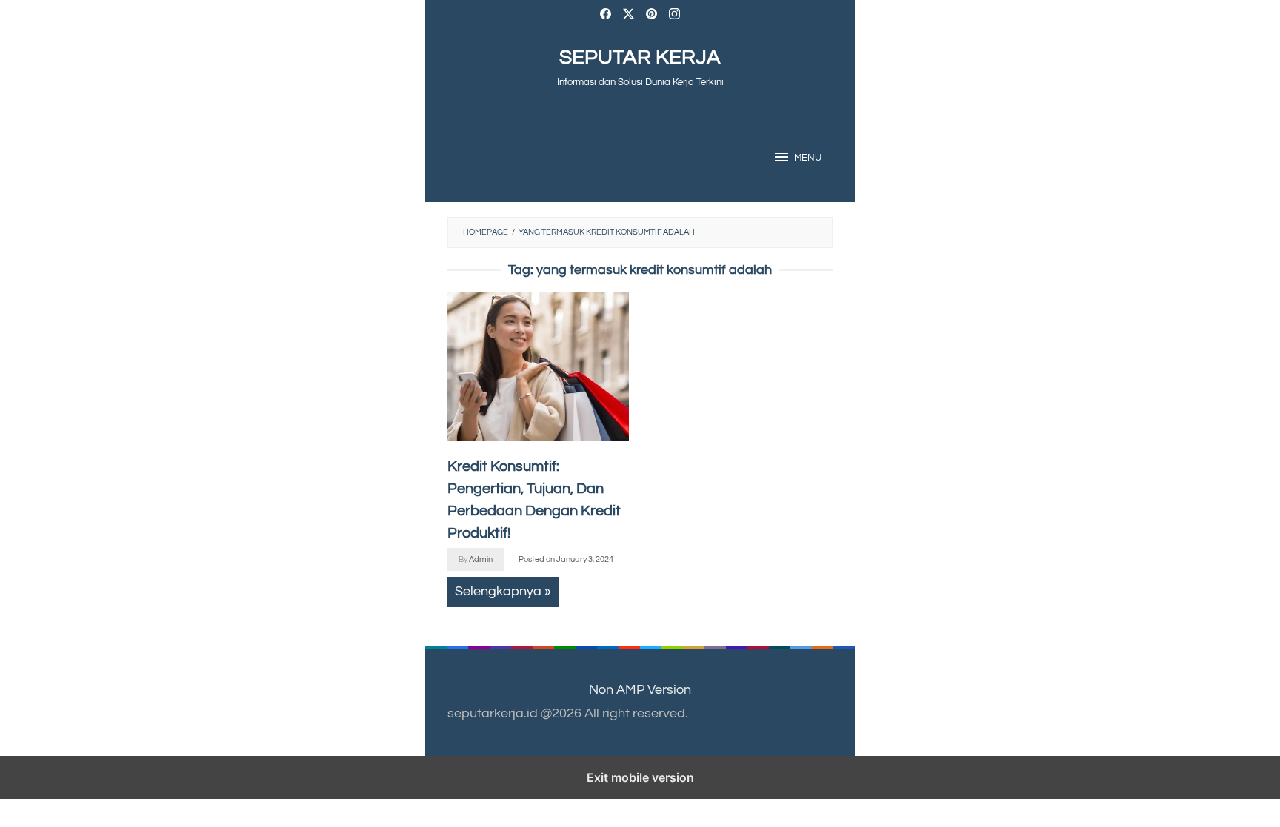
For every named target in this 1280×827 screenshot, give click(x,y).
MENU (807, 158)
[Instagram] (674, 16)
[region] (742, 410)
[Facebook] (605, 16)
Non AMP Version (640, 690)
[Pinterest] (651, 16)
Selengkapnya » (503, 591)
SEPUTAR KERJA (640, 57)
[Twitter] (628, 16)
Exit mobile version (640, 777)
